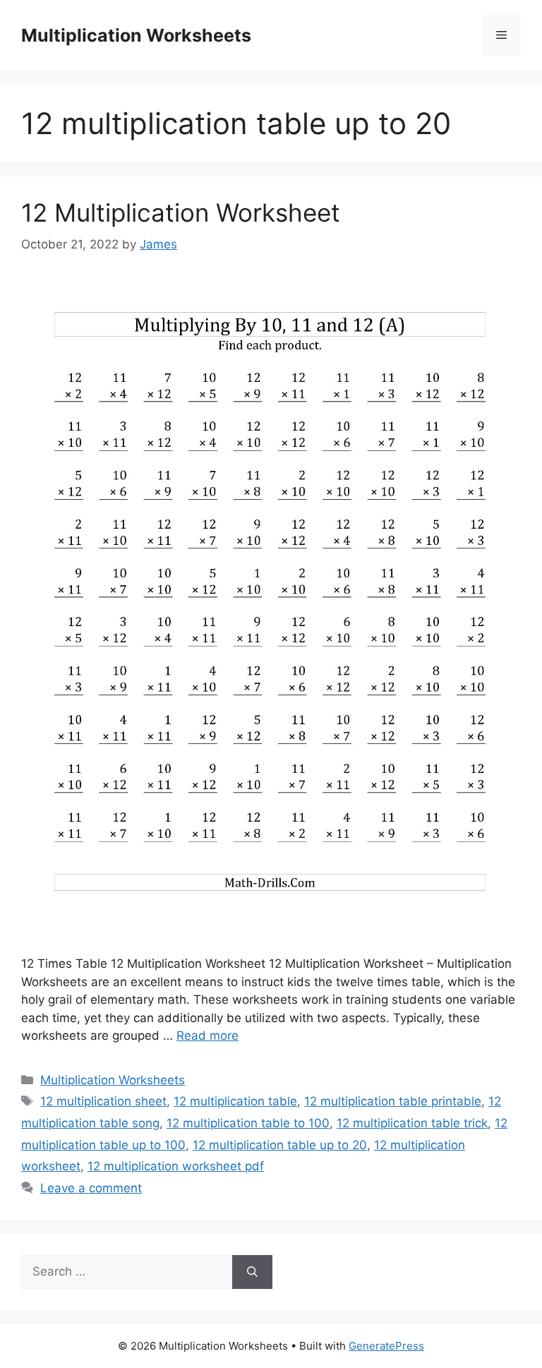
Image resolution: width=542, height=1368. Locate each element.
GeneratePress (386, 1345)
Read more (207, 1035)
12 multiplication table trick (412, 1123)
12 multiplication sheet (103, 1101)
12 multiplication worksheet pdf (176, 1166)
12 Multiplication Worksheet (180, 212)
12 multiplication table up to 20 (280, 1145)
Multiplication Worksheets (136, 35)
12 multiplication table (235, 1101)
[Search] (252, 1272)
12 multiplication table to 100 (248, 1123)
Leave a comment (91, 1188)
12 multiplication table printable (392, 1101)
